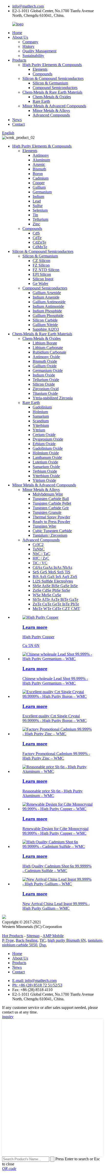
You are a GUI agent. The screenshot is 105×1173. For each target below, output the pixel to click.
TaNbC (39, 549)
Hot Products (12, 936)
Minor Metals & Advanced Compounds (54, 106)
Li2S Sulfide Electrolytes (53, 581)
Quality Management (39, 51)
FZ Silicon (41, 265)
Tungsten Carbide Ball (51, 499)
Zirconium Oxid (46, 389)
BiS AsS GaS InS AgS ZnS (55, 576)
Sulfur (38, 206)
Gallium (39, 187)
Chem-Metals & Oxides (52, 97)
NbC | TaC (41, 554)
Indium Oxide (44, 375)
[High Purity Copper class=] (40, 617)
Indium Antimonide (48, 306)
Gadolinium (42, 407)
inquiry (8, 1017)
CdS (36, 233)
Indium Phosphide (47, 311)
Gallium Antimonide (49, 302)
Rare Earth (41, 101)
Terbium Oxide (45, 471)
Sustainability (33, 55)
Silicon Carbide (45, 320)
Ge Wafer (40, 283)
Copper (39, 183)
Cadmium (40, 178)
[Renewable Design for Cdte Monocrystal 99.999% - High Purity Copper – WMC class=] (57, 809)
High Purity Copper (38, 637)
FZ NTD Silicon (46, 270)
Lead (37, 201)
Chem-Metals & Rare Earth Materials (52, 92)
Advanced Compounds (51, 115)
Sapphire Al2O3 (46, 329)
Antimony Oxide (46, 357)
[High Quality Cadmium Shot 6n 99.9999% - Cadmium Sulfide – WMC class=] (57, 846)
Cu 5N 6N (31, 645)
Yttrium (39, 430)
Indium (38, 196)
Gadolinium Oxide (48, 448)
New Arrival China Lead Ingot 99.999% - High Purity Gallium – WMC (56, 906)
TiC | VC (40, 563)
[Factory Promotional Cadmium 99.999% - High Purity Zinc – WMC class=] (57, 734)
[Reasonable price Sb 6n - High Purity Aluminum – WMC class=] (57, 771)
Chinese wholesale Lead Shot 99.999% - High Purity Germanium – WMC (55, 680)
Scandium (41, 421)
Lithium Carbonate (48, 347)
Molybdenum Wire (48, 494)
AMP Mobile (53, 936)
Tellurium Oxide (46, 380)
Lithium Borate (45, 343)
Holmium (40, 412)
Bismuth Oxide (45, 361)
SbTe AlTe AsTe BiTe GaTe (55, 599)
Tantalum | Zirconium (50, 535)
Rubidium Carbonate (49, 352)
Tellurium (40, 219)
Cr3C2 (38, 544)
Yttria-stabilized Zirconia (53, 398)
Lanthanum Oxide (47, 457)
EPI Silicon (42, 274)
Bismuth (39, 169)
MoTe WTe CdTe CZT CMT (56, 608)
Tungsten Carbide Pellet (52, 503)
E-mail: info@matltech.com (34, 980)
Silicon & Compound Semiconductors (53, 78)
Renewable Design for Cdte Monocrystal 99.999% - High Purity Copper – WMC (55, 831)
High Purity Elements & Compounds (52, 65)
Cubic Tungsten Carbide (52, 531)
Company (30, 42)
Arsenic (39, 164)
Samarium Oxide (46, 467)
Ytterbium (41, 425)
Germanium (42, 192)
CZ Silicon (41, 260)
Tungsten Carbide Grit (51, 508)
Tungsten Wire (44, 526)
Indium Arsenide (46, 297)
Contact (18, 124)
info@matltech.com (28, 6)
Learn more (34, 627)
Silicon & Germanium (50, 83)
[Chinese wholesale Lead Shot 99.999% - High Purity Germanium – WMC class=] (57, 659)
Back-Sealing (26, 940)
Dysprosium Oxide (48, 439)
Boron (38, 173)
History (28, 46)
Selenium (40, 210)
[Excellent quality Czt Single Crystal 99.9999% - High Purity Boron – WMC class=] (57, 696)
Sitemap (33, 936)
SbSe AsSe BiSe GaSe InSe (55, 586)
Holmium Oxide (46, 453)
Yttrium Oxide (44, 480)
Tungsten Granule (47, 512)
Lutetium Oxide (45, 462)
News (17, 120)
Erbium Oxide (44, 444)
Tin (35, 215)
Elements (40, 69)
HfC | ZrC (41, 558)
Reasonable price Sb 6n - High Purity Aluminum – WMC (52, 793)
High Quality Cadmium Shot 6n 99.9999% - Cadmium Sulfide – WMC (56, 868)
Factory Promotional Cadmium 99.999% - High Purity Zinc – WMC (56, 755)
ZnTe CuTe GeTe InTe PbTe (56, 604)
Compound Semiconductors (55, 87)
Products (19, 60)
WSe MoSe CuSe (47, 595)
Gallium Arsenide (47, 293)
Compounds (42, 74)
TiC (43, 940)
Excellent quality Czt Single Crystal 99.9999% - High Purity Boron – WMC (54, 718)
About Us (20, 37)
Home (17, 33)
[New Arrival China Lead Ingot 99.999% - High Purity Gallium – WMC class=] (57, 884)
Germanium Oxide (48, 370)
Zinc (36, 224)
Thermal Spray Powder (51, 517)
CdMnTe (40, 247)
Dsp (42, 945)
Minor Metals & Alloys (51, 110)
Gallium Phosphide (48, 315)
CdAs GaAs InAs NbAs (52, 567)
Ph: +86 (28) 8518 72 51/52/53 (37, 985)
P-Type (8, 940)
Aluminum (41, 160)
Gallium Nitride (45, 325)
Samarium (41, 416)
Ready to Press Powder (51, 521)
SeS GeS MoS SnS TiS (51, 572)
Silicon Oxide (44, 384)
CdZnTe (39, 242)
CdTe (37, 238)
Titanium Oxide (45, 393)
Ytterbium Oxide (46, 476)
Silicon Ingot (43, 279)
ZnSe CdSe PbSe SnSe (51, 590)
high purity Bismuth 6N (67, 940)
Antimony (41, 155)
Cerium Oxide (44, 434)
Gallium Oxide (45, 366)
